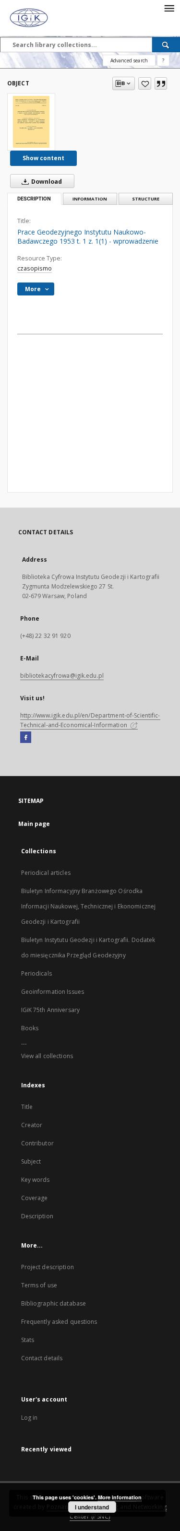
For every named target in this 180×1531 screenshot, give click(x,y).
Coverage (34, 1198)
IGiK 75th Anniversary (50, 1010)
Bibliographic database (53, 1303)
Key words (35, 1180)
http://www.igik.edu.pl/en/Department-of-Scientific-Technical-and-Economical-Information (90, 720)
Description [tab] (34, 199)
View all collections (47, 1056)
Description (37, 1216)
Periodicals (36, 973)
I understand (92, 1507)
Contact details (42, 1358)
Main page (34, 824)
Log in (29, 1417)
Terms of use (39, 1285)
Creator (32, 1125)
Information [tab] (89, 199)
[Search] (166, 44)
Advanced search (129, 60)
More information (120, 1497)
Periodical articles (46, 873)
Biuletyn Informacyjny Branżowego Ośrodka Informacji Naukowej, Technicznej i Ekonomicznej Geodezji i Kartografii (88, 906)
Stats (28, 1340)
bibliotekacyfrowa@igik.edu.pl (62, 675)
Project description (47, 1267)
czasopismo (34, 268)
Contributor (37, 1143)
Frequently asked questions (59, 1322)
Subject (31, 1161)
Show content (43, 158)
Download (46, 181)
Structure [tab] (145, 199)
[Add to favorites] (144, 83)
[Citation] (161, 83)
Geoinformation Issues (52, 992)
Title (27, 1107)
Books (30, 1028)
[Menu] (169, 7)
